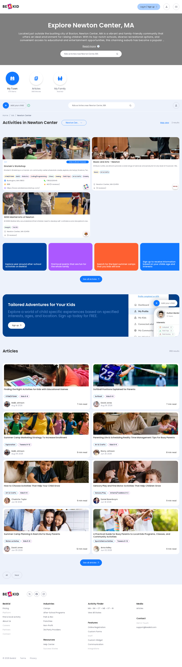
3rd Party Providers (52, 629)
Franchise (47, 621)
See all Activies (90, 279)
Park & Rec (48, 617)
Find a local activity (12, 617)
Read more (89, 46)
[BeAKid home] (11, 6)
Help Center (48, 644)
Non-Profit (48, 625)
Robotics (25, 176)
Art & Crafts (77, 176)
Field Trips (66, 176)
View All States (94, 612)
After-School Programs (54, 612)
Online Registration (97, 627)
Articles (139, 608)
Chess (51, 176)
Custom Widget (95, 640)
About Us (7, 621)
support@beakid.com (146, 627)
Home (5, 115)
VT (108, 608)
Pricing (6, 608)
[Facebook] (36, 594)
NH (94, 608)
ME (104, 608)
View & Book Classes (77, 162)
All (7, 575)
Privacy (33, 658)
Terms (23, 658)
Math (18, 176)
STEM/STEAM (9, 176)
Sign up (15, 325)
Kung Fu (7, 227)
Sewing (58, 176)
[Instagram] (43, 594)
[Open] (81, 122)
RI (113, 608)
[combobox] (90, 54)
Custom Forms (95, 631)
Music (96, 172)
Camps (46, 608)
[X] (29, 594)
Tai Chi (15, 227)
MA (12, 115)
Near (17, 575)
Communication (95, 644)
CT (99, 608)
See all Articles (89, 562)
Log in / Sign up (147, 6)
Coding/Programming (39, 176)
